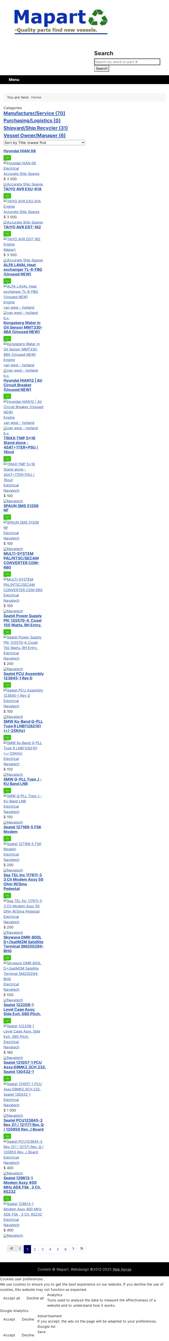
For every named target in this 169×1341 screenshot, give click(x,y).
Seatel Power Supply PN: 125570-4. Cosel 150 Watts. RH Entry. (23, 620)
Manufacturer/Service (34, 113)
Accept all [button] (11, 1298)
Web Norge (122, 1269)
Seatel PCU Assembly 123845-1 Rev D (24, 676)
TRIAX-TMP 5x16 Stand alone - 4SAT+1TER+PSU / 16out (21, 445)
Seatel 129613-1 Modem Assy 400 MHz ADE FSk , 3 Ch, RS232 (22, 1185)
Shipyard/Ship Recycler (36, 128)
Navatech (11, 490)
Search (101, 68)
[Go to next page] (73, 1248)
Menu (14, 79)
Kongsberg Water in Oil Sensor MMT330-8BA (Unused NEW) (23, 327)
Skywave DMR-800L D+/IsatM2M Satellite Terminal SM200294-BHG (24, 944)
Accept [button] (9, 1319)
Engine (9, 206)
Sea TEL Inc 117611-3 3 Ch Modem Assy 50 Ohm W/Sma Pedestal (23, 882)
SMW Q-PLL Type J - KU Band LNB (23, 781)
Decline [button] (28, 1319)
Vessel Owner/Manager (35, 135)
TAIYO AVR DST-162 (22, 227)
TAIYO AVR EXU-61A (23, 189)
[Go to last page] (81, 1248)
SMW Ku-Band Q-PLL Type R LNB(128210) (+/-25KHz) (23, 726)
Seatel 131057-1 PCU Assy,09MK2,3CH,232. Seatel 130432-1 (25, 1067)
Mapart (10, 249)
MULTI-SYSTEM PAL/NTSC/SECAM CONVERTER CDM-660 (21, 560)
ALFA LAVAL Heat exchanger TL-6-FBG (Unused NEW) (23, 269)
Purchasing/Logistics (32, 120)
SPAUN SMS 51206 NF (21, 508)
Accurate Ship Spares (21, 173)
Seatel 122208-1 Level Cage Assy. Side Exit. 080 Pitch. (22, 1009)
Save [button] (41, 1332)
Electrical (11, 168)
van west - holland (19, 307)
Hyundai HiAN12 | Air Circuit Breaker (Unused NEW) (23, 385)
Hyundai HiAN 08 (20, 151)
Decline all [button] (35, 1298)
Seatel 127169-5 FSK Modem (22, 829)
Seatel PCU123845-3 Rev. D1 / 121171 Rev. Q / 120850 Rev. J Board (24, 1125)
